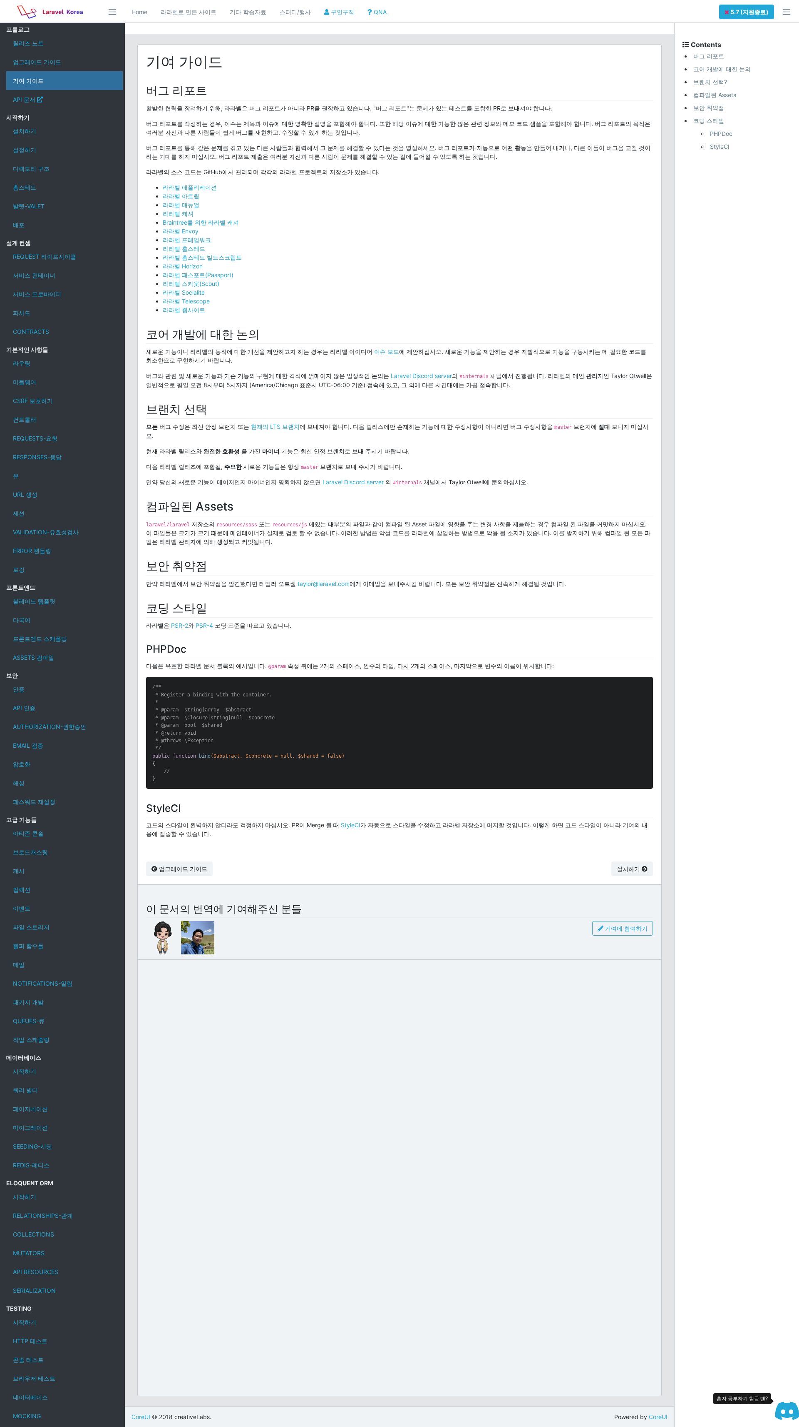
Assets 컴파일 (33, 657)
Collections (33, 1234)
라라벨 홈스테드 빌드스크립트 (202, 257)
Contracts (31, 331)
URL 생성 (25, 494)
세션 (19, 513)
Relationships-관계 (43, 1215)
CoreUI (141, 1416)
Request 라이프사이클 (44, 256)
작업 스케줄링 (31, 1039)
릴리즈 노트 (28, 43)
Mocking (27, 1415)
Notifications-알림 (42, 983)
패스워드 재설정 (34, 801)
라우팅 (21, 363)
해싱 (19, 782)
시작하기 (24, 1071)
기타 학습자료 (248, 11)
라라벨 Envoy (181, 231)
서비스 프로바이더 (37, 294)
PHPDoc (721, 133)
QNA (379, 11)
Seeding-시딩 (32, 1146)
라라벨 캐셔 (178, 213)
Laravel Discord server (421, 375)
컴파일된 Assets (714, 94)
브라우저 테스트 (34, 1378)
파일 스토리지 (31, 927)
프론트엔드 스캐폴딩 (40, 638)
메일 (19, 964)
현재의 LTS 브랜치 (275, 426)
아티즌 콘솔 (28, 833)
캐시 (19, 870)
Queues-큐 (29, 1020)
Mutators (29, 1253)
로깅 (19, 569)
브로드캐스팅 (30, 852)
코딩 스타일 (708, 120)
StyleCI (350, 825)
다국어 (21, 619)
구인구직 (341, 11)
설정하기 (24, 149)
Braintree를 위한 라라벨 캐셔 (201, 222)
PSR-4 (204, 625)
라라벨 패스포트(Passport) (198, 274)
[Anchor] (213, 89)
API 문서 (25, 99)
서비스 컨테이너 (34, 275)
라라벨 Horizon (183, 266)
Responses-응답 (37, 457)
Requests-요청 (35, 438)
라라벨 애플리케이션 (190, 187)
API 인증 (24, 707)
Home (139, 11)
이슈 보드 (386, 351)
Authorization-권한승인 (49, 726)
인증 (19, 689)
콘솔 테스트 (28, 1359)
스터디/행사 (295, 11)
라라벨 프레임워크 (187, 239)
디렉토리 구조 (31, 168)
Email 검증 (28, 745)
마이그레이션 (30, 1127)
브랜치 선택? (710, 81)
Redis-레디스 (31, 1165)
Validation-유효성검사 (46, 532)
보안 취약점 (708, 107)
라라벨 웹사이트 (184, 309)
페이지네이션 (30, 1108)
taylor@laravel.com (324, 583)
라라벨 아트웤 (181, 196)
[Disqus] (399, 1069)
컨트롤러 (24, 419)
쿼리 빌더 (25, 1090)
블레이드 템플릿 (34, 601)
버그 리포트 (708, 56)
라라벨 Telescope (186, 301)
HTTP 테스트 (30, 1340)
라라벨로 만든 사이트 (188, 11)
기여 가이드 (28, 80)
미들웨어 (24, 382)
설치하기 (24, 131)
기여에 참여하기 (625, 928)
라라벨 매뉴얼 (181, 204)
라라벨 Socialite (184, 292)
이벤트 (21, 908)
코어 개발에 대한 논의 (722, 69)
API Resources (35, 1271)
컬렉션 (21, 889)
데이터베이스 (30, 1397)
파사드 (21, 312)
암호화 (21, 764)
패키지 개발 (28, 1002)
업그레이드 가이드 (37, 61)
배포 (19, 224)
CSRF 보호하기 (33, 400)
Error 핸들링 (32, 550)
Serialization (34, 1290)
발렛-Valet (29, 206)
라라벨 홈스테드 (184, 248)
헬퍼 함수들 (28, 945)
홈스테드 (24, 187)
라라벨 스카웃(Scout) (191, 283)
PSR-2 (179, 625)
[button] (746, 12)
